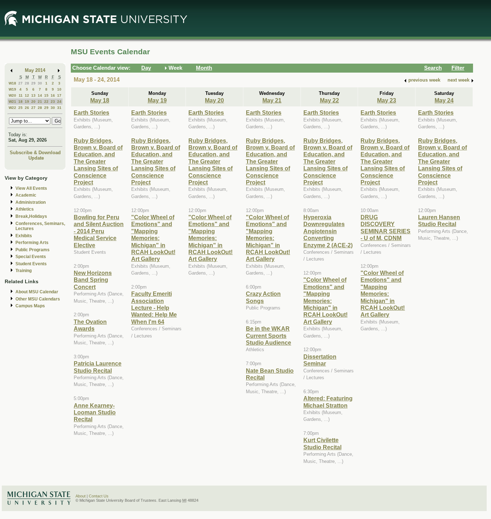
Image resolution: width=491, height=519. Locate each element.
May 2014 (35, 70)
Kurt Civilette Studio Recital (322, 443)
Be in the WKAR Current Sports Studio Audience (268, 335)
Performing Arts (32, 242)
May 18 (99, 100)
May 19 (157, 100)
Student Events (31, 263)
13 (33, 95)
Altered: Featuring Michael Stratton (328, 401)
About (80, 496)
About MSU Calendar (36, 291)
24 (59, 102)
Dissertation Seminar (319, 360)
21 (40, 102)
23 (53, 102)
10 (59, 89)
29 (33, 83)
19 (27, 102)
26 (27, 108)
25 (20, 108)
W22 (12, 108)
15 (46, 95)
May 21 (271, 100)
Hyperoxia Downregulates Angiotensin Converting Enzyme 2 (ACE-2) (328, 231)
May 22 (329, 100)
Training (23, 270)
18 (20, 102)
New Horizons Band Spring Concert (93, 280)
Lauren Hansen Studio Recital (439, 220)
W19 (12, 89)
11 (21, 95)
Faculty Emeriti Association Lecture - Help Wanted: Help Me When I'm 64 (154, 307)
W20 (12, 95)
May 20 (214, 100)
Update (36, 158)
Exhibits (23, 235)
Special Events (30, 256)
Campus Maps (30, 305)
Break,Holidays (31, 216)
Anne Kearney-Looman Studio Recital (95, 412)
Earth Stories (91, 112)
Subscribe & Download (35, 152)
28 (27, 83)
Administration (30, 202)
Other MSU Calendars (37, 299)
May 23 (386, 100)
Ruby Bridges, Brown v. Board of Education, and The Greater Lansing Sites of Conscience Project (98, 161)
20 (33, 102)
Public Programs (32, 249)
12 (27, 95)
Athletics (24, 209)
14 (40, 95)
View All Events (31, 188)
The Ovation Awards (90, 325)
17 (59, 95)
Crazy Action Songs (263, 297)
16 (53, 95)
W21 (12, 102)
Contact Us (99, 496)
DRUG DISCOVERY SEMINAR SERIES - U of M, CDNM (385, 227)
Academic (25, 195)
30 (40, 83)
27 (20, 83)
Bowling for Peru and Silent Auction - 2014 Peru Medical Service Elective (99, 231)
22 (46, 102)
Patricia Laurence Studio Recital (97, 366)
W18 (12, 83)
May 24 (444, 100)
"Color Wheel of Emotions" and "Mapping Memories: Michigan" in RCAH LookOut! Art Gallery (153, 238)
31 (59, 108)
